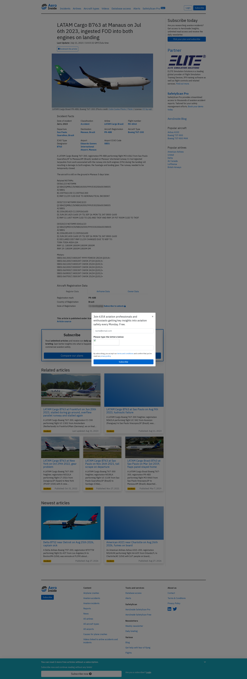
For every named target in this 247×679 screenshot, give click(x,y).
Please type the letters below (109, 337)
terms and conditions (125, 353)
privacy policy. (105, 356)
